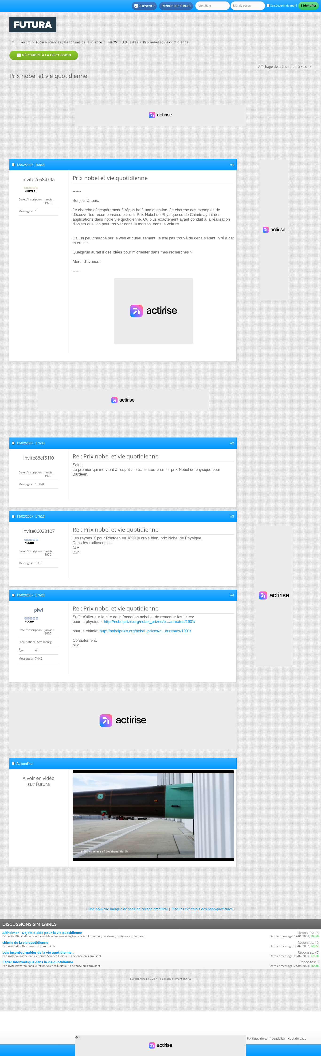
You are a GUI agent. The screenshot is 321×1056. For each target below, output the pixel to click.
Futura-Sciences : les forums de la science (69, 42)
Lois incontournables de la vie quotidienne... (38, 952)
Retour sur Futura (176, 6)
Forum (25, 42)
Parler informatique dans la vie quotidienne (37, 962)
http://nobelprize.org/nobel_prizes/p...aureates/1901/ (149, 621)
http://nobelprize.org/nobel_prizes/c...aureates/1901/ (145, 631)
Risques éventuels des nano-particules (202, 909)
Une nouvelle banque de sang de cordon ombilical (128, 909)
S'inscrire (144, 6)
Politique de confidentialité (266, 1038)
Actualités (130, 42)
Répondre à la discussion (43, 55)
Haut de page (296, 1038)
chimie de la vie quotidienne (25, 942)
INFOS (112, 42)
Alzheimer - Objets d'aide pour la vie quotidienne (42, 932)
